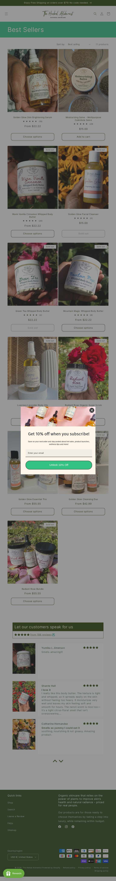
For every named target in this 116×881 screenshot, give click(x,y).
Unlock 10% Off (58, 464)
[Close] (91, 410)
